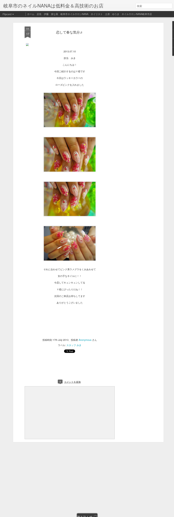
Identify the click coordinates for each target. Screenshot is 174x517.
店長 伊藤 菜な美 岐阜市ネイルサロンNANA (62, 14)
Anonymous (85, 339)
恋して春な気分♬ (69, 32)
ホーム (30, 14)
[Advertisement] (133, 80)
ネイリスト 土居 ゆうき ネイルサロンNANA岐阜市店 (121, 14)
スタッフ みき (73, 345)
